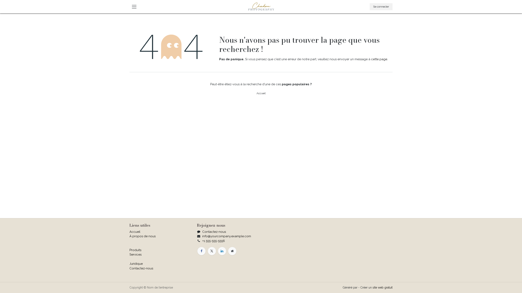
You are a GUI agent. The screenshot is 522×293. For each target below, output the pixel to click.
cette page (379, 59)
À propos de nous (142, 236)
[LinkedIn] (222, 251)
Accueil (261, 93)
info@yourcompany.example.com (226, 236)
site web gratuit (383, 287)
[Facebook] (201, 251)
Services (135, 254)
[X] (212, 251)
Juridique (136, 264)
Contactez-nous (141, 268)
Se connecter (381, 6)
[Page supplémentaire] (232, 251)
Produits (135, 250)
